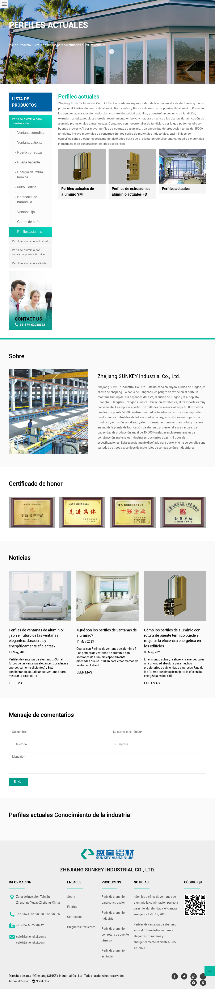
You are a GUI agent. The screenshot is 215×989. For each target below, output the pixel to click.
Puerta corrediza (29, 152)
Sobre (71, 896)
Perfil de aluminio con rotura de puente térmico (28, 252)
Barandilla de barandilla (27, 199)
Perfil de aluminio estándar (29, 263)
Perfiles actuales (29, 231)
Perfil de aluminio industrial (30, 241)
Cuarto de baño (28, 222)
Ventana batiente (29, 142)
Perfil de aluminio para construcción (57, 45)
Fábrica (72, 906)
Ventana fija (26, 212)
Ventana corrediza (30, 132)
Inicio (12, 45)
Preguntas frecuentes (81, 927)
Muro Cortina (27, 187)
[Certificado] (32, 512)
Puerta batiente (28, 162)
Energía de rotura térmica (30, 174)
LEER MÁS (17, 683)
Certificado (74, 917)
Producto (25, 45)
